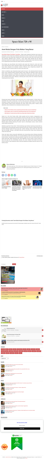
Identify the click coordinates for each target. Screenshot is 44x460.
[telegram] (15, 175)
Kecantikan (16, 351)
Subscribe (22, 428)
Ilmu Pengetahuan (5, 351)
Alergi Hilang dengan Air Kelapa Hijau (13, 334)
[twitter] (6, 175)
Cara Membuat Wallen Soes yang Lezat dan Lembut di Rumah (14, 364)
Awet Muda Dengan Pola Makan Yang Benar (11, 54)
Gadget (28, 349)
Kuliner (26, 351)
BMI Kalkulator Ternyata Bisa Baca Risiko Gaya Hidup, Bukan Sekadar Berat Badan (20, 113)
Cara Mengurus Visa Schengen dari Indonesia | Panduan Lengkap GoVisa (15, 387)
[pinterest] (9, 175)
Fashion (24, 349)
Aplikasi (3, 349)
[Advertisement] (22, 152)
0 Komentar (10, 366)
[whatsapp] (12, 175)
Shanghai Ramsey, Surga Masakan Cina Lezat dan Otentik (13, 373)
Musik (30, 351)
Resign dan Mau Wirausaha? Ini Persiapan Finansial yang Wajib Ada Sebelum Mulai (13, 296)
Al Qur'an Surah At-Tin (11, 328)
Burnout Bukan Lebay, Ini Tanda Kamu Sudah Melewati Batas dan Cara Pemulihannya (20, 111)
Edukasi (14, 349)
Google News (21, 257)
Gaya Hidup (33, 349)
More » (2, 377)
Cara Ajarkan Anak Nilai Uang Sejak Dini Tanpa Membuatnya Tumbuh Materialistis (13, 292)
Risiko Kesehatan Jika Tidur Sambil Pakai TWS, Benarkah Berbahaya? (15, 401)
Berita (7, 349)
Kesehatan (21, 351)
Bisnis (11, 349)
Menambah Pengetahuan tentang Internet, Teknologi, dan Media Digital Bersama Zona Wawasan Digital (20, 410)
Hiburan (37, 349)
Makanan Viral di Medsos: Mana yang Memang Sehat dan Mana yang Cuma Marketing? (20, 109)
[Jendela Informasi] (4, 5)
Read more (6, 290)
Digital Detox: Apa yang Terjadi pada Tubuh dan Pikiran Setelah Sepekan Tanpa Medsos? (14, 288)
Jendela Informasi (8, 457)
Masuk (26, 458)
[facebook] (3, 175)
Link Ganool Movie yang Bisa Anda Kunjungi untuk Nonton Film (18, 340)
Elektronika (19, 349)
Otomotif (33, 351)
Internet (10, 351)
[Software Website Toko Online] (6, 323)
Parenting (39, 351)
